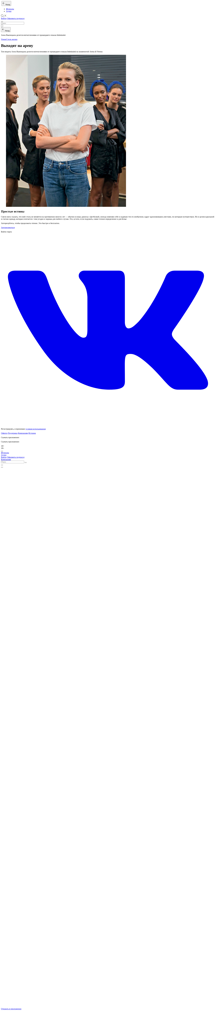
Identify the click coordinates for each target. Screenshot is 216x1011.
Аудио (8, 11)
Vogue (3, 39)
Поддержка (13, 433)
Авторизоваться (8, 227)
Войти (3, 18)
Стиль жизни (11, 39)
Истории (32, 433)
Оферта (4, 433)
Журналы (10, 9)
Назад (7, 5)
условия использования (36, 429)
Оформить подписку (16, 18)
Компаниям (23, 433)
